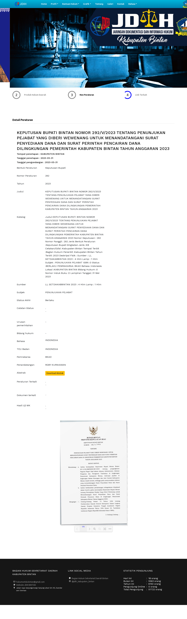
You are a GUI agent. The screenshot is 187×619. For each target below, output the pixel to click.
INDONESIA (51, 340)
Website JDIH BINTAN (26, 585)
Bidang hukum (25, 333)
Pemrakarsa (23, 357)
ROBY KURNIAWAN (55, 364)
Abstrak (21, 372)
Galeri (110, 4)
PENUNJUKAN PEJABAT (59, 292)
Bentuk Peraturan (27, 167)
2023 (48, 183)
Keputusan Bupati (55, 167)
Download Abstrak (55, 373)
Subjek (21, 292)
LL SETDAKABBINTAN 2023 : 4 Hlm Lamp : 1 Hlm (73, 284)
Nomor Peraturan (27, 175)
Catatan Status (25, 308)
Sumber (21, 284)
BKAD (48, 357)
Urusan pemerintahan (25, 323)
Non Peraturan (31, 95)
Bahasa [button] (131, 4)
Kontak (120, 4)
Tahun (20, 183)
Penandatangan (25, 364)
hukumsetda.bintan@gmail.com (30, 582)
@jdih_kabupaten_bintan (83, 581)
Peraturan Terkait (27, 381)
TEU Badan (23, 349)
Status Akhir (24, 300)
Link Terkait (85, 95)
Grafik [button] (86, 4)
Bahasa (21, 341)
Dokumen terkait (26, 395)
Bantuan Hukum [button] (69, 4)
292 (47, 175)
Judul (20, 191)
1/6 (83, 527)
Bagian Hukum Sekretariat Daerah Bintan (90, 578)
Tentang (99, 4)
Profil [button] (53, 4)
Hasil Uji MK (23, 405)
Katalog (21, 217)
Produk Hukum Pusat (145, 95)
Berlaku (49, 300)
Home (45, 4)
